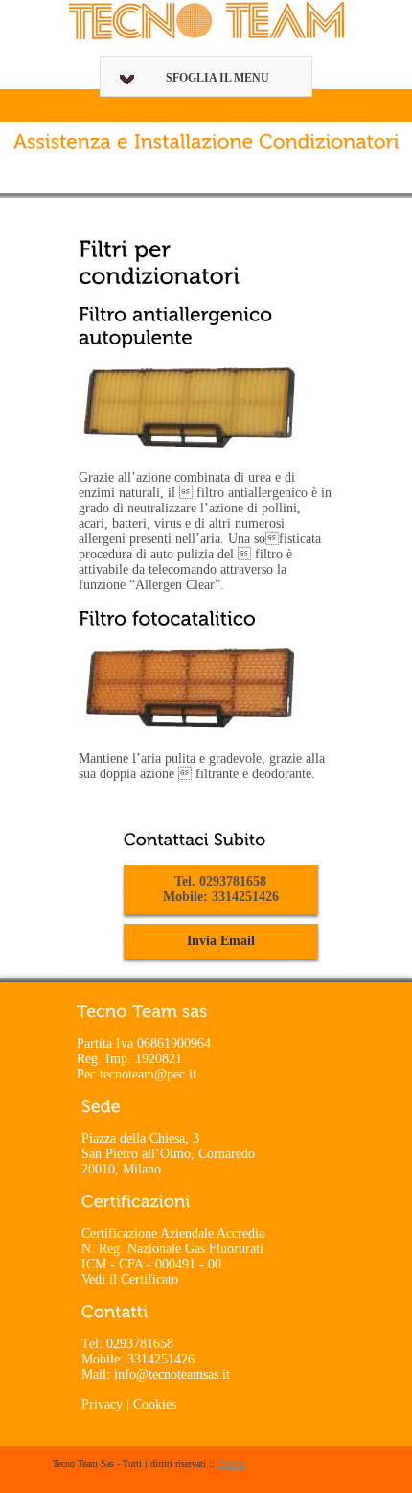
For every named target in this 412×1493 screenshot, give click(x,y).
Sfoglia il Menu (217, 77)
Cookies (154, 1404)
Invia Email (221, 941)
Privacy (102, 1404)
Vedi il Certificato (129, 1279)
